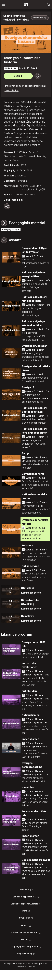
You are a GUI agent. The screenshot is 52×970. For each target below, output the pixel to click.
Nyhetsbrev (24, 918)
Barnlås (26, 911)
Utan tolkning (11, 90)
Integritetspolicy (24, 953)
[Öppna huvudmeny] (3, 4)
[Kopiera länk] (7, 206)
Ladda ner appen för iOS (24, 897)
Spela (17, 76)
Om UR (24, 939)
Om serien (38, 18)
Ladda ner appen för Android (24, 904)
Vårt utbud (24, 890)
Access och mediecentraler (24, 932)
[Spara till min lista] (38, 76)
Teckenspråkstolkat (35, 85)
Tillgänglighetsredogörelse (24, 946)
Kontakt (24, 925)
